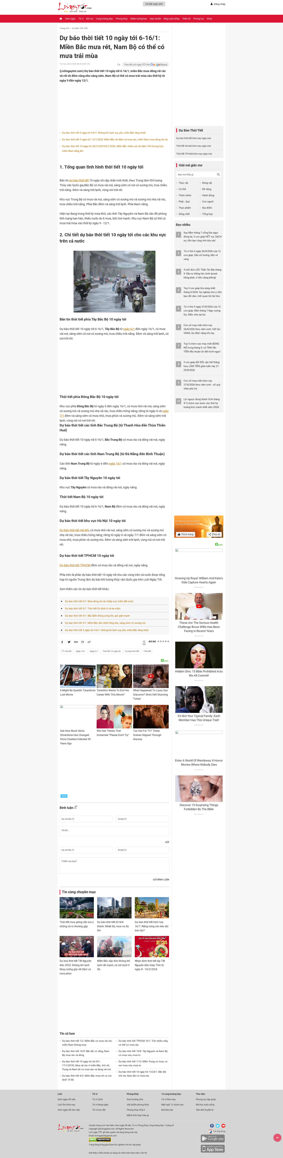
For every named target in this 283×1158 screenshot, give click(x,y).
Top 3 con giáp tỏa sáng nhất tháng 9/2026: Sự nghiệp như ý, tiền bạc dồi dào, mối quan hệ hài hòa (203, 292)
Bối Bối (152, 641)
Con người (208, 201)
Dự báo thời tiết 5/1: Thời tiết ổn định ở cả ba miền (92, 608)
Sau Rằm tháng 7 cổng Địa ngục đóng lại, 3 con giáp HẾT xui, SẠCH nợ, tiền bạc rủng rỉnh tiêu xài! (203, 236)
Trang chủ (64, 28)
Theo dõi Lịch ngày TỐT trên (137, 64)
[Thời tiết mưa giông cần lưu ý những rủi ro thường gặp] (77, 907)
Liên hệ (143, 1153)
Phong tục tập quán (206, 1099)
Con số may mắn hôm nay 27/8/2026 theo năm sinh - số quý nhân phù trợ (202, 384)
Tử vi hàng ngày (100, 1104)
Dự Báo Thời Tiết (79, 28)
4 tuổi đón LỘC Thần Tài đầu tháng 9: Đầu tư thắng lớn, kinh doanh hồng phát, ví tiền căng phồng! (202, 273)
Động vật (207, 182)
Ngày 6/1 (94, 651)
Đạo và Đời (155, 18)
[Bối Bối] (144, 642)
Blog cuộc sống (171, 18)
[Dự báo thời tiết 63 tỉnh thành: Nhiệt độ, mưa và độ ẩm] (114, 907)
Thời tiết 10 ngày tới (112, 651)
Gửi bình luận (161, 879)
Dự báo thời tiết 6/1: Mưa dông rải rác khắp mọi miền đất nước (99, 601)
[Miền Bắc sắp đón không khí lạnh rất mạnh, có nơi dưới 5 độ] (114, 946)
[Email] (82, 642)
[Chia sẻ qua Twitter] (69, 642)
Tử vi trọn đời (98, 1110)
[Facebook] (211, 1127)
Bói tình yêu (167, 1110)
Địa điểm (207, 207)
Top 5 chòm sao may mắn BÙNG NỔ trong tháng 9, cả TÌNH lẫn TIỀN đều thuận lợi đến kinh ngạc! (202, 347)
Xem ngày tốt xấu (66, 1099)
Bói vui (89, 18)
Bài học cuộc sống (205, 1104)
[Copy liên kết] (89, 642)
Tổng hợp (207, 214)
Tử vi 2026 (97, 1099)
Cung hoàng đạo (104, 18)
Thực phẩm (185, 207)
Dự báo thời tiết (132, 651)
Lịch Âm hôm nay (66, 1104)
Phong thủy (122, 18)
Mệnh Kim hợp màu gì (138, 1115)
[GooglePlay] (213, 1142)
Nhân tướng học (139, 18)
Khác (209, 18)
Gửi (167, 842)
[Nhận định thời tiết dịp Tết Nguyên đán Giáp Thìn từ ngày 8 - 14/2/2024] (152, 946)
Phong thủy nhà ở (136, 1110)
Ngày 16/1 (80, 651)
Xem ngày (70, 18)
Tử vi (80, 18)
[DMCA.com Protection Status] (100, 1141)
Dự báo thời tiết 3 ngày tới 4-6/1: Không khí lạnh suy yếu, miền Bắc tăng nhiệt (104, 132)
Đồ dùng (206, 189)
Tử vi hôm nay (168, 1099)
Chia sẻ (215, 534)
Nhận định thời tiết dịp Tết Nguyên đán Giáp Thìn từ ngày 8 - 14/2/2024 (150, 965)
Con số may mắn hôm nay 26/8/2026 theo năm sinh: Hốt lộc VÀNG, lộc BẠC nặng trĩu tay (202, 329)
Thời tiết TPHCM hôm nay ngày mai (194, 153)
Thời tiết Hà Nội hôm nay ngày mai (193, 146)
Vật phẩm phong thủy (138, 1104)
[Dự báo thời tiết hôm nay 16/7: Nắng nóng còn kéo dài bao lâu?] (152, 907)
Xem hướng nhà (135, 1099)
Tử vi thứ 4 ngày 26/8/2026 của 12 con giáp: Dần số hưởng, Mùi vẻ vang (202, 255)
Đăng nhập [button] (219, 4)
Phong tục (198, 18)
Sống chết (184, 214)
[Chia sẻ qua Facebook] (62, 642)
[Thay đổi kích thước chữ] (118, 64)
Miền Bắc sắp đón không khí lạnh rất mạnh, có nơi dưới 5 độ (113, 965)
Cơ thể (182, 189)
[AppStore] (213, 1152)
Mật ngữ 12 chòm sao (172, 1104)
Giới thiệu (93, 1153)
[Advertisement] (108, 104)
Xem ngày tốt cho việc (69, 1110)
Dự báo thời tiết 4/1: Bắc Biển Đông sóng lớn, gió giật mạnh (97, 615)
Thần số (186, 18)
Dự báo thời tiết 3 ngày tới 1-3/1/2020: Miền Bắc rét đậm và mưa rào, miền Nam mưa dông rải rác (115, 139)
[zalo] (76, 642)
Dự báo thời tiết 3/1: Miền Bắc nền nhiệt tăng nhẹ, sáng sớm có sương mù (105, 622)
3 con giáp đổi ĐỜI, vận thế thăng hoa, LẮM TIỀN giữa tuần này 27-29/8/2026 (201, 366)
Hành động (208, 195)
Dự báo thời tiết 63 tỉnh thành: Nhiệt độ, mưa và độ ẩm (113, 926)
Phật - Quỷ (184, 201)
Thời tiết (147, 651)
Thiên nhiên (185, 195)
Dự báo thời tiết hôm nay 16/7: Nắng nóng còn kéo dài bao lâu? (151, 926)
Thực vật (183, 182)
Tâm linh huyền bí (204, 1110)
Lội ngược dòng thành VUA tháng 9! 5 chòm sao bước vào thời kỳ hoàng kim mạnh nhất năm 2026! (202, 403)
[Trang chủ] (61, 19)
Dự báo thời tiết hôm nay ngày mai (193, 138)
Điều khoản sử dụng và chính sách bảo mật (119, 1153)
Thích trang (186, 534)
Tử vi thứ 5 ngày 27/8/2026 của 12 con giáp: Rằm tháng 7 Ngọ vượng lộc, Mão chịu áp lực (202, 310)
